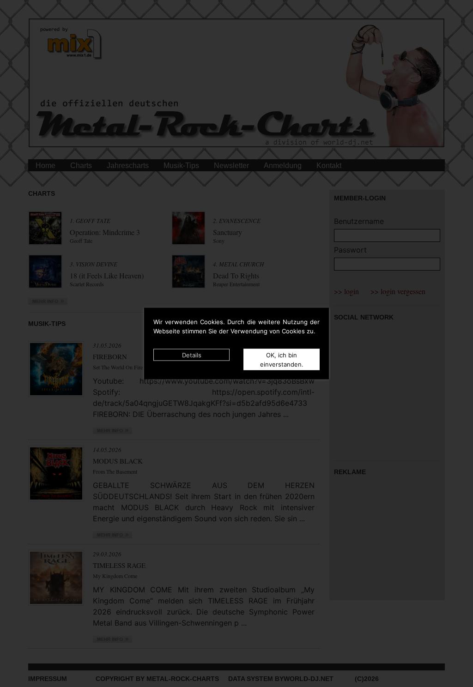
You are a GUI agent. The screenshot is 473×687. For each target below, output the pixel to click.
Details (191, 355)
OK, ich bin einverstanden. (281, 359)
